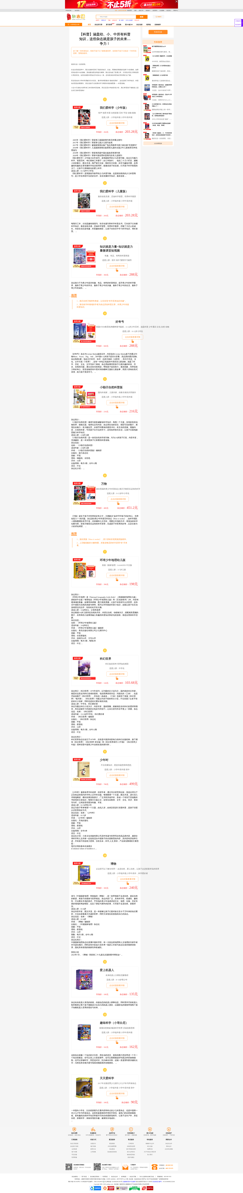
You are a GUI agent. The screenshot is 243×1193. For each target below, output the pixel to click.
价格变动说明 (131, 1146)
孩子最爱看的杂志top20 (159, 46)
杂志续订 (168, 10)
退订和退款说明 (131, 1149)
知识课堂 (77, 10)
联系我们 (105, 1176)
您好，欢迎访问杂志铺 (121, 10)
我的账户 (148, 10)
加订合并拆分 (131, 1152)
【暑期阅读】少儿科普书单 (160, 75)
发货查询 (155, 10)
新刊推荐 (109, 24)
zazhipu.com (109, 1184)
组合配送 (112, 1149)
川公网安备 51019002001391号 (113, 1181)
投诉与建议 (131, 1157)
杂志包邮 (139, 24)
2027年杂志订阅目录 (150, 1152)
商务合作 (168, 1146)
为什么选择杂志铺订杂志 (146, 1176)
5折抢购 (118, 24)
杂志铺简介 (75, 1176)
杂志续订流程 (74, 1146)
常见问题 (74, 1154)
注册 (135, 10)
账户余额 (74, 1152)
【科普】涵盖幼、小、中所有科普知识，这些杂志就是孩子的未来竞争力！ (162, 135)
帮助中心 (175, 10)
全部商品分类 (74, 24)
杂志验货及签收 (112, 1152)
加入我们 (150, 1154)
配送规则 (112, 1143)
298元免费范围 (112, 1146)
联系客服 (74, 1157)
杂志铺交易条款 (94, 1176)
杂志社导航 (133, 1176)
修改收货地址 (131, 1154)
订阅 (127, 1179)
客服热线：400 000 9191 (164, 1176)
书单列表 (158, 32)
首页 (89, 24)
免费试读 (150, 1149)
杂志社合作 (168, 1143)
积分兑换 (150, 1146)
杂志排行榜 (98, 24)
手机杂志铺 (68, 10)
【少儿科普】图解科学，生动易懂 (162, 56)
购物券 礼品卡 (150, 1143)
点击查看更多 (158, 143)
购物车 (160, 16)
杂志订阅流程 (74, 1143)
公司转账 (93, 1152)
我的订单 (141, 10)
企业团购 (162, 10)
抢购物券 (158, 24)
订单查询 (131, 1143)
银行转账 (93, 1146)
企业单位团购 (169, 1149)
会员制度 (74, 1149)
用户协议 (84, 1176)
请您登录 (129, 10)
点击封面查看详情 (117, 123)
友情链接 (123, 1176)
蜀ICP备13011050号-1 (74, 1181)
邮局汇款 (93, 1149)
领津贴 (148, 24)
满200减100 (129, 24)
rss (124, 1179)
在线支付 (93, 1143)
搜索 (141, 17)
